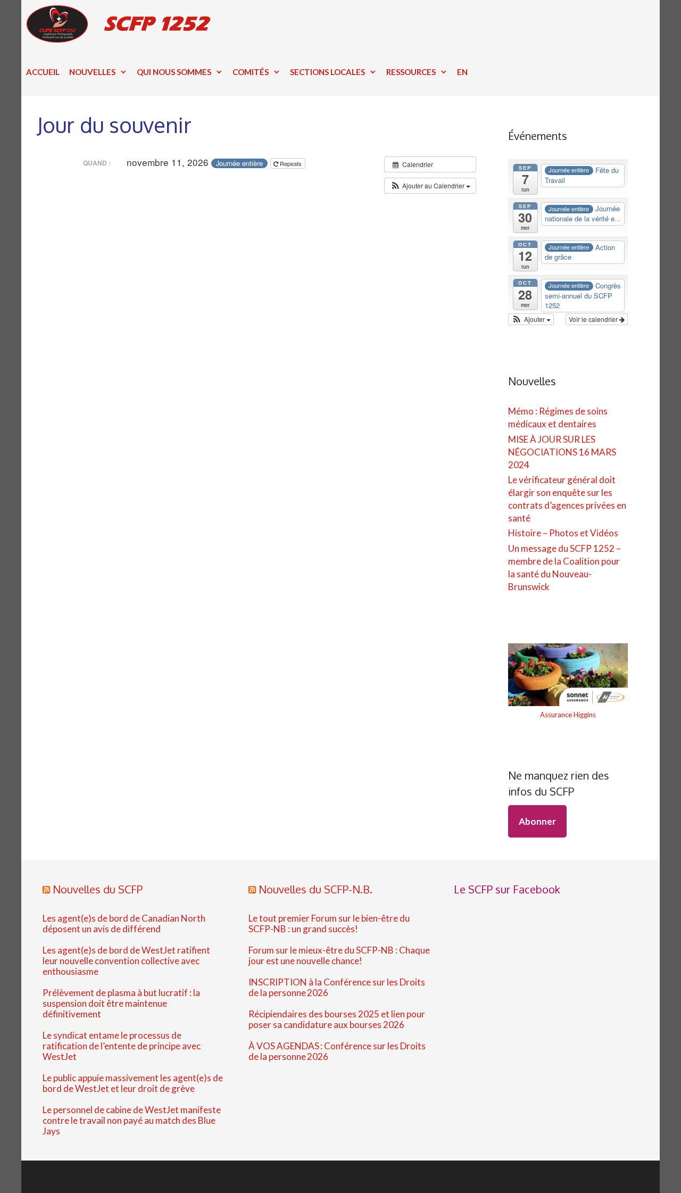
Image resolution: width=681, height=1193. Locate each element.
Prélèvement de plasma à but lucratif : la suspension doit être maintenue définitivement (121, 1004)
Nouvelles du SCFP (98, 889)
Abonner (537, 821)
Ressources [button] (411, 72)
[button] (430, 185)
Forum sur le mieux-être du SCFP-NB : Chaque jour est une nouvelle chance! (339, 955)
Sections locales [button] (327, 72)
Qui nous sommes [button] (174, 72)
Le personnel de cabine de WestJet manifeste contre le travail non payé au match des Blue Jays (132, 1121)
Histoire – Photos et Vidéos (563, 532)
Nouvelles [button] (92, 72)
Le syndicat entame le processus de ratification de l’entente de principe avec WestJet (122, 1046)
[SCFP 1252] (60, 24)
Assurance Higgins (568, 714)
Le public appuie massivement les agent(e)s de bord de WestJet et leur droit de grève (133, 1083)
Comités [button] (250, 72)
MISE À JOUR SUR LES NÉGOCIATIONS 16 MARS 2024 (562, 452)
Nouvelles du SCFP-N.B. (315, 889)
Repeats (290, 163)
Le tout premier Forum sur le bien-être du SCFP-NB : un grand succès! (329, 923)
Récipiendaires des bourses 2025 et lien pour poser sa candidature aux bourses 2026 (336, 1019)
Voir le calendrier (594, 319)
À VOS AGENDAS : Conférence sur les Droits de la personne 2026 (337, 1051)
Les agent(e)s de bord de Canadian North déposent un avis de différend (124, 923)
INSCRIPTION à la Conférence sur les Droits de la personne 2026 (336, 987)
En (462, 72)
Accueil (43, 72)
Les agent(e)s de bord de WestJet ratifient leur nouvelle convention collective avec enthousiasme (126, 961)
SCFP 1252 (156, 23)
